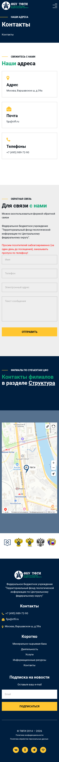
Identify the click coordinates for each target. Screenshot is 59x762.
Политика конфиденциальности (29, 735)
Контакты (29, 665)
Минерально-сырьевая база (30, 643)
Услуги (29, 654)
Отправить (29, 331)
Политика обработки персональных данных (29, 739)
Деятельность (29, 649)
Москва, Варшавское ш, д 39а (23, 626)
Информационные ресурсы (29, 659)
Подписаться (29, 706)
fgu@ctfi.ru (13, 121)
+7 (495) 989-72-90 (18, 152)
